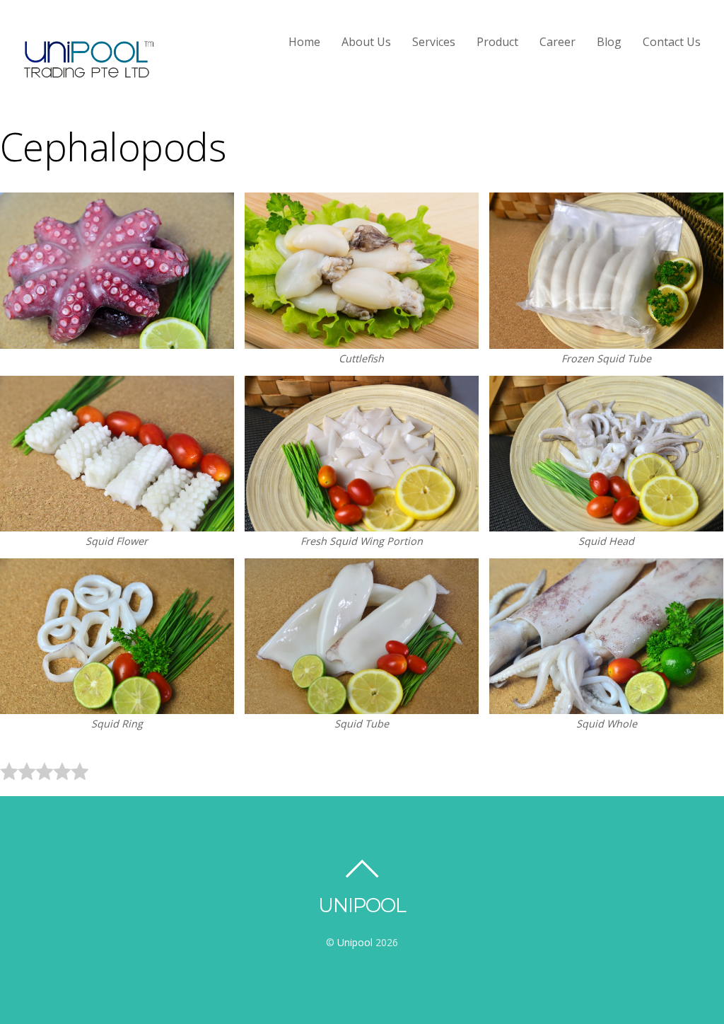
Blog (609, 42)
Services (433, 42)
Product (497, 42)
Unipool (355, 942)
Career (557, 42)
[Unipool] (88, 74)
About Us (366, 42)
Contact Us (672, 42)
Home (304, 42)
